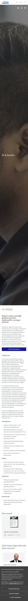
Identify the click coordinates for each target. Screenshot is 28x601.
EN (20, 2)
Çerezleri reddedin (14, 593)
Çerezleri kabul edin (14, 589)
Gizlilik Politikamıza (14, 584)
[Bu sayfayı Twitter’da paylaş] (22, 8)
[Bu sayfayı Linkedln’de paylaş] (18, 8)
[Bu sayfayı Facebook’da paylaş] (25, 8)
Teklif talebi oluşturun (14, 349)
